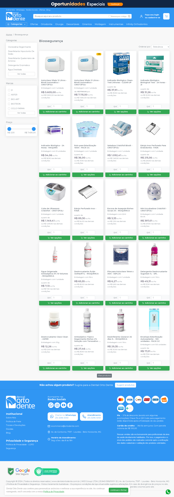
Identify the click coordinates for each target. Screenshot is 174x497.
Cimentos (87, 24)
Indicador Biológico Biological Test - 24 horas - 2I (153, 82)
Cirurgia (59, 24)
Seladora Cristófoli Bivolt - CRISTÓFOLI (119, 146)
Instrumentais (116, 24)
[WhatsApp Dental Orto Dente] (51, 405)
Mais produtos (104, 375)
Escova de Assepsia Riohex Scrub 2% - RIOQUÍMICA (120, 210)
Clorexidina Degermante (19, 47)
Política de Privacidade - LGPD (20, 444)
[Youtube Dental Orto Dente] (63, 405)
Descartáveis (72, 24)
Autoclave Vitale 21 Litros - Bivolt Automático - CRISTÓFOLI (87, 82)
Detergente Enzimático (19, 65)
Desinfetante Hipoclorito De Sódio (21, 52)
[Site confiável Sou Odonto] (46, 472)
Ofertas (42, 10)
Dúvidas (9, 429)
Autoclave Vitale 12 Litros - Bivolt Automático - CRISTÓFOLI (54, 82)
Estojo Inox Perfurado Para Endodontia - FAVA (153, 146)
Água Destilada (15, 69)
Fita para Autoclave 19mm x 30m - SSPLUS (120, 273)
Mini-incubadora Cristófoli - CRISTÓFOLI (153, 210)
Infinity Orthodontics (136, 24)
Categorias (16, 24)
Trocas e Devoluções (15, 425)
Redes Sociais (32, 10)
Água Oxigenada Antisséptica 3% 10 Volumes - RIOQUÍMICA (54, 274)
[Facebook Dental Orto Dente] (70, 405)
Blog (48, 10)
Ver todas (21, 74)
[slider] (9, 129)
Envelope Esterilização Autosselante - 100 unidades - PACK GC (151, 339)
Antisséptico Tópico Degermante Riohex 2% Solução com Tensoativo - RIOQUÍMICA (86, 339)
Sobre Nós (10, 10)
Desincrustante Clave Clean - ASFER (54, 338)
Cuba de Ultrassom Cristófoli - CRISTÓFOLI (52, 210)
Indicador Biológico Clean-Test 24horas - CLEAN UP (120, 81)
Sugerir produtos (125, 385)
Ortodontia (46, 24)
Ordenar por (144, 47)
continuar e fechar (118, 490)
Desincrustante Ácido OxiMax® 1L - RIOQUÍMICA (86, 273)
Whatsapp (20, 10)
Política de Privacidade (53, 492)
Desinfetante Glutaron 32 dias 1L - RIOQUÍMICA (119, 338)
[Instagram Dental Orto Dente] (57, 405)
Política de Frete (13, 421)
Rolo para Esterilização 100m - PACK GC (85, 146)
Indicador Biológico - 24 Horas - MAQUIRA (52, 146)
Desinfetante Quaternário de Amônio (21, 59)
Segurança (11, 448)
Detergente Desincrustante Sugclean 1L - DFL (153, 273)
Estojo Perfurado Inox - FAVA (85, 210)
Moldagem (100, 24)
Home (9, 34)
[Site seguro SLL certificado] (18, 471)
